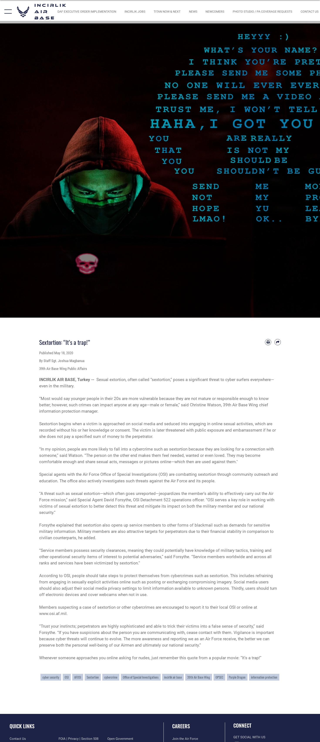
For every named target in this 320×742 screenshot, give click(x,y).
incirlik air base (173, 677)
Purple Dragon (237, 677)
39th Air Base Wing (198, 677)
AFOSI (77, 677)
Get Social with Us (249, 737)
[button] (7, 11)
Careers (181, 726)
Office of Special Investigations (141, 677)
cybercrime (110, 677)
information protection (264, 677)
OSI (67, 677)
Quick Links (22, 726)
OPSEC (219, 677)
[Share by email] (278, 342)
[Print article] (268, 342)
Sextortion (93, 677)
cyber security (50, 677)
